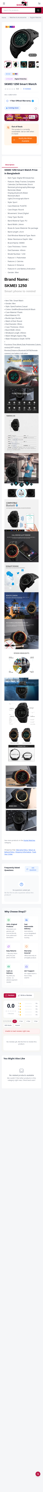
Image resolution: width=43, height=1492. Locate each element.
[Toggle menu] (4, 3)
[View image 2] (15, 64)
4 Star (28, 1021)
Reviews (11, 995)
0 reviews (27, 89)
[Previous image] (8, 41)
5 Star (21, 1021)
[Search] (38, 10)
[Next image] (35, 41)
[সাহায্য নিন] (38, 1474)
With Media (8, 1025)
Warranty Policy (22, 850)
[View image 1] (7, 64)
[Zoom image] (35, 28)
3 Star (36, 1021)
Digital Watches (36, 18)
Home (4, 18)
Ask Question (33, 869)
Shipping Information (23, 852)
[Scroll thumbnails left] (5, 64)
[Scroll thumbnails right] (37, 64)
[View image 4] (31, 64)
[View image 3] (23, 64)
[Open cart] (39, 3)
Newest (17, 1025)
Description (9, 165)
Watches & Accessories (18, 18)
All (14, 1021)
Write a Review (26, 995)
